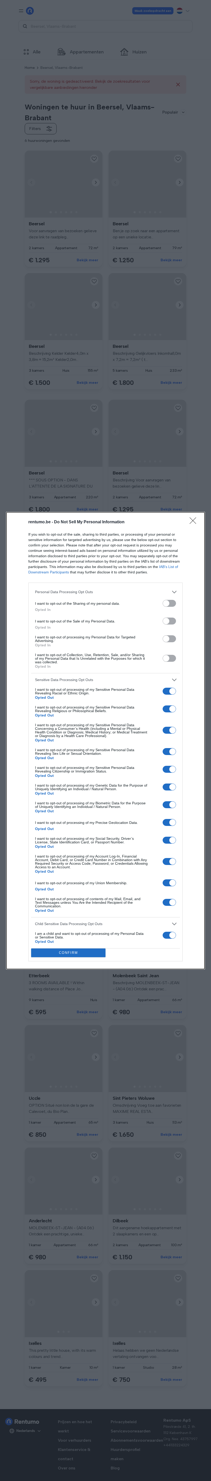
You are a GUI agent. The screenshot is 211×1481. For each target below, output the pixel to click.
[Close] (194, 522)
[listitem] (105, 592)
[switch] (169, 603)
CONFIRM (68, 953)
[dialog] (105, 740)
